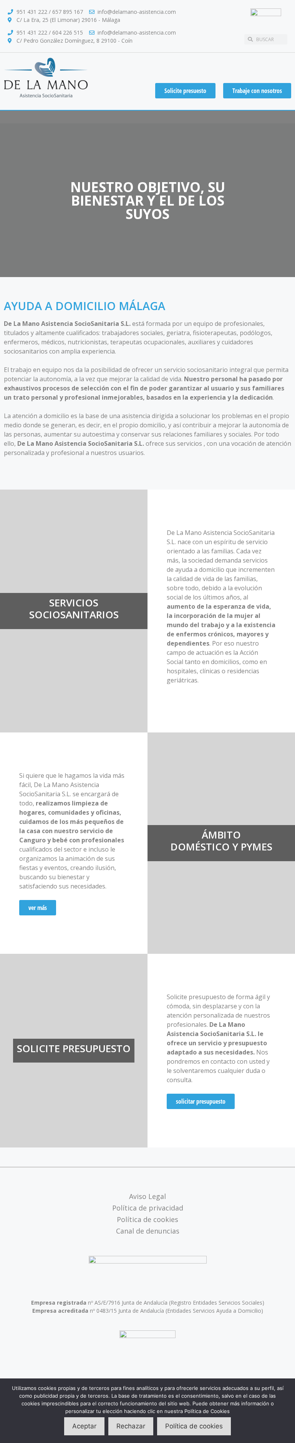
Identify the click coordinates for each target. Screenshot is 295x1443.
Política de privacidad (147, 1207)
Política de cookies (147, 1219)
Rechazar (130, 1426)
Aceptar (84, 1426)
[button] (147, 117)
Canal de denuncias (147, 1230)
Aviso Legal (147, 1196)
